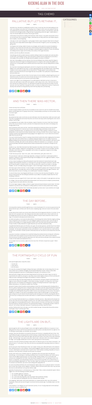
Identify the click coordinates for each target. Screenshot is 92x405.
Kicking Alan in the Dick (46, 3)
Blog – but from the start (49, 8)
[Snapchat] (90, 31)
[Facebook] (90, 15)
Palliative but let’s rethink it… (34, 21)
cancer (67, 23)
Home (37, 8)
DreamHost (49, 403)
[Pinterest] (90, 26)
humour (67, 25)
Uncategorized (69, 26)
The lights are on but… (34, 321)
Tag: (46, 14)
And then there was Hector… (34, 101)
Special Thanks (58, 403)
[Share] (90, 34)
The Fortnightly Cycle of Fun (34, 255)
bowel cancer (69, 22)
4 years (31, 24)
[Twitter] (90, 17)
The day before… (34, 200)
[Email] (90, 20)
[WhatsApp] (90, 23)
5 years (31, 325)
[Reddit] (90, 28)
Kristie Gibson (40, 24)
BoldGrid (37, 403)
